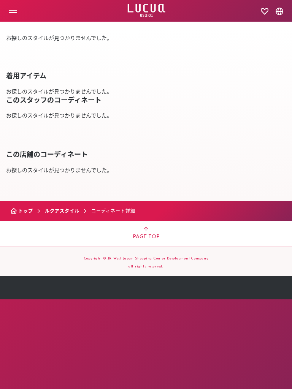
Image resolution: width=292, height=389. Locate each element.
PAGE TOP (146, 237)
